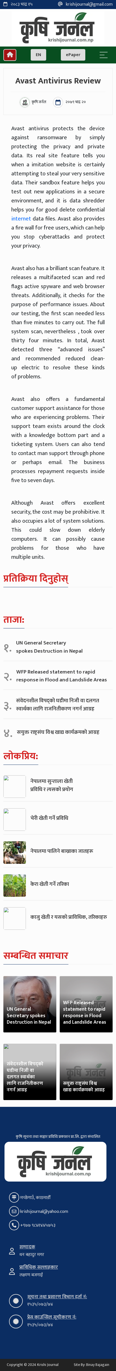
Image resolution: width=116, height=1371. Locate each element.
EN (38, 55)
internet (21, 219)
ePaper (73, 55)
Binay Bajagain (97, 1365)
